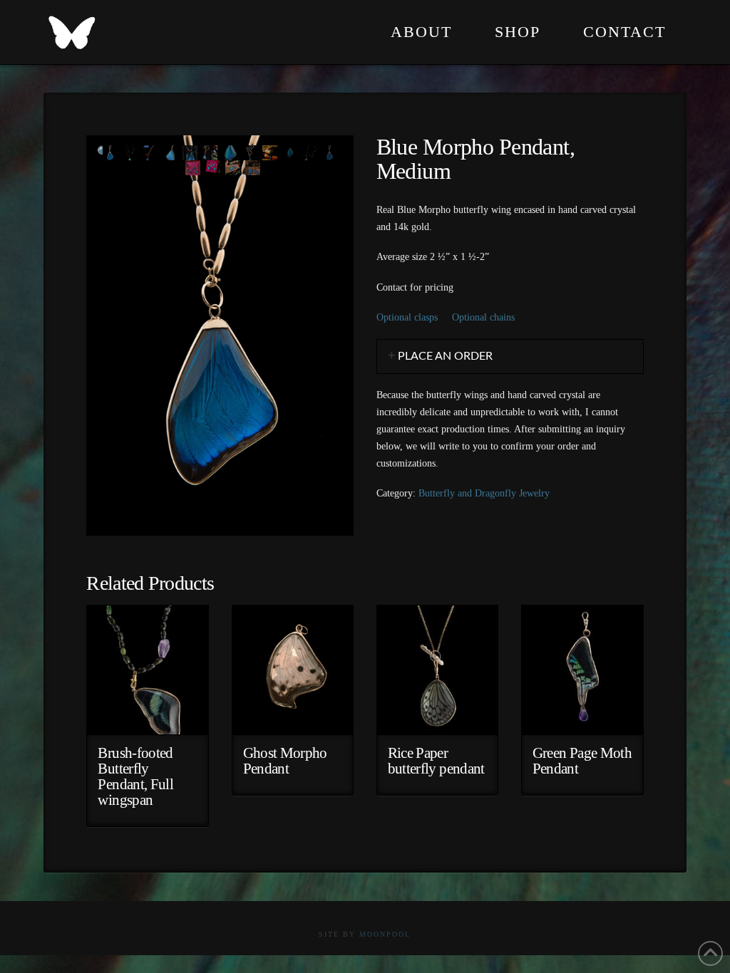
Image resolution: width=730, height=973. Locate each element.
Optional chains (483, 317)
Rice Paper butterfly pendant (436, 760)
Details (148, 712)
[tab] (510, 356)
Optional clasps (407, 317)
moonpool (385, 934)
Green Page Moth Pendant (582, 760)
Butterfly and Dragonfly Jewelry (484, 493)
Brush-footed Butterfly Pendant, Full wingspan (135, 776)
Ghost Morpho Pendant (285, 760)
